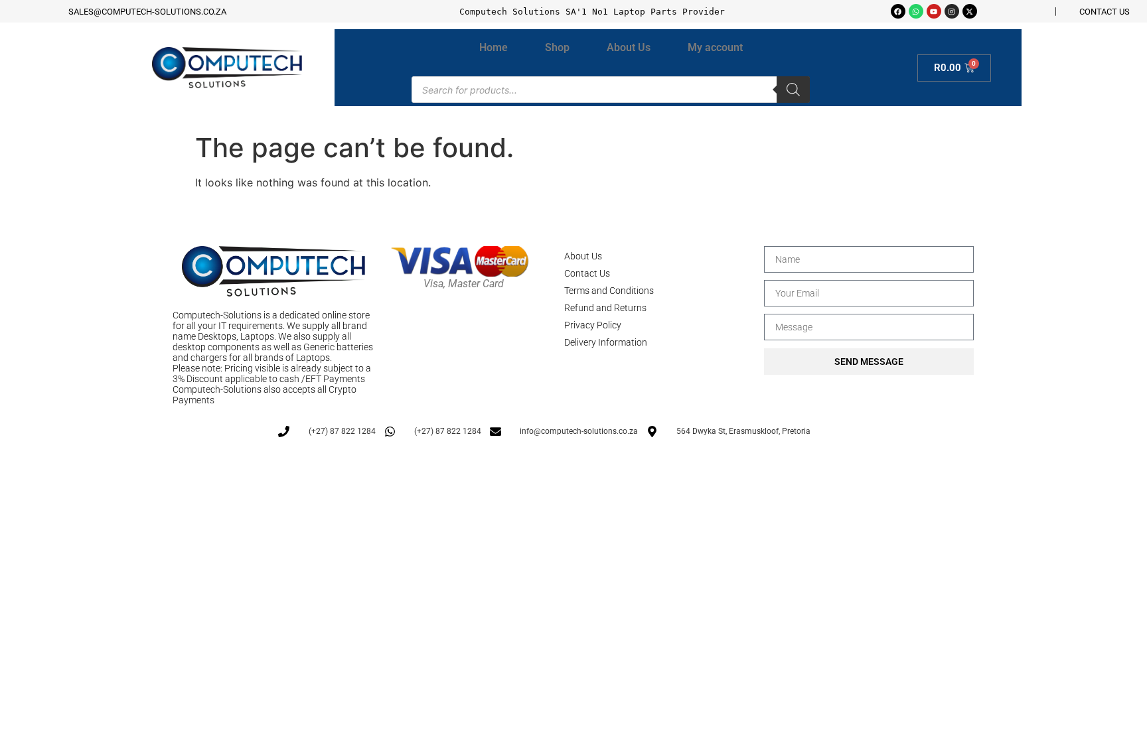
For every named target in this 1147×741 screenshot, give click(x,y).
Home (493, 47)
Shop (557, 47)
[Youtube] (934, 11)
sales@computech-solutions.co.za (147, 12)
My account (715, 47)
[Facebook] (898, 11)
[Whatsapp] (916, 11)
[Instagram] (952, 11)
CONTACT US (1104, 12)
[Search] (793, 89)
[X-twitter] (969, 11)
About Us (628, 47)
